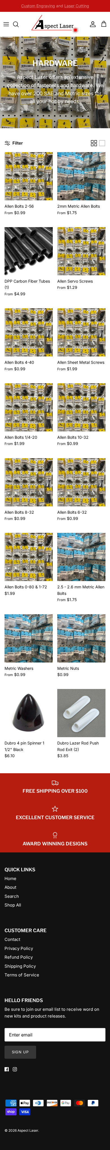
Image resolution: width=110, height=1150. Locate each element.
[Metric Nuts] (81, 638)
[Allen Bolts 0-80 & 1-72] (29, 557)
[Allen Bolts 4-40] (29, 332)
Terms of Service (22, 975)
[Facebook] (7, 1069)
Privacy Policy (19, 948)
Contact (12, 939)
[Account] (91, 24)
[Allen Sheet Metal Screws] (81, 332)
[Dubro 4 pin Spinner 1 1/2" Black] (29, 713)
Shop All (13, 905)
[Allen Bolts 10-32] (81, 407)
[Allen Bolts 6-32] (81, 482)
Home (10, 878)
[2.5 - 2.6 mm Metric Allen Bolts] (81, 557)
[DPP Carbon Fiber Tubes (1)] (29, 251)
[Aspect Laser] (55, 24)
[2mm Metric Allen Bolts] (81, 176)
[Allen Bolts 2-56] (29, 176)
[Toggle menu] (6, 24)
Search (12, 896)
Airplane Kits (67, 6)
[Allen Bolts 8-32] (29, 482)
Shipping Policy (20, 966)
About (10, 887)
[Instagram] (15, 1069)
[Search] (18, 24)
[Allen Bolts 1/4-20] (29, 407)
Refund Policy (19, 957)
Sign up (20, 1052)
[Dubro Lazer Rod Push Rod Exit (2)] (81, 713)
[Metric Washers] (29, 638)
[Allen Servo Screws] (81, 251)
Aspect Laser (27, 1130)
